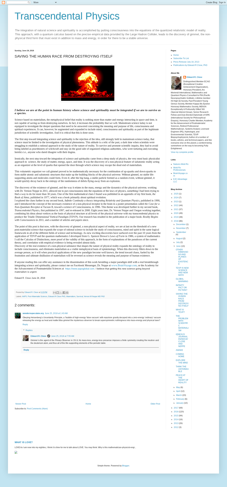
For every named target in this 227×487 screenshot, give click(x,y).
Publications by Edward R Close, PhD (190, 65)
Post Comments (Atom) (37, 408)
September (181, 232)
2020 (176, 213)
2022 (176, 205)
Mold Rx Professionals (179, 168)
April (178, 391)
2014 (176, 419)
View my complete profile (182, 152)
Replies (29, 330)
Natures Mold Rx (180, 164)
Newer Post (20, 404)
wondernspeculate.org (33, 313)
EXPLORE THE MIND (182, 361)
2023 (176, 201)
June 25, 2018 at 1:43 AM (56, 313)
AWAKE (179, 350)
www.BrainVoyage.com (124, 265)
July (178, 242)
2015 (176, 415)
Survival (79, 296)
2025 (176, 194)
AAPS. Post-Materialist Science (34, 296)
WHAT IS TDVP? (180, 311)
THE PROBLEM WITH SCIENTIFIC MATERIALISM (182, 323)
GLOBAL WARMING (182, 280)
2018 (176, 221)
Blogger (125, 466)
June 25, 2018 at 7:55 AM (62, 336)
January (180, 403)
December (181, 224)
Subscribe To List (181, 58)
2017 (176, 408)
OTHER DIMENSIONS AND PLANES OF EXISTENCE (182, 256)
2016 (176, 411)
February (180, 399)
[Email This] (54, 292)
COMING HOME (180, 355)
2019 (176, 217)
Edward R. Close (38, 336)
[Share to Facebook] (64, 292)
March (179, 395)
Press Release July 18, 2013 (186, 62)
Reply (25, 324)
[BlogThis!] (57, 292)
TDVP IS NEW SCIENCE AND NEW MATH (182, 271)
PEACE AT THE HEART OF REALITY (182, 379)
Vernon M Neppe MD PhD (94, 296)
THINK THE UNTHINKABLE (182, 369)
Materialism (70, 296)
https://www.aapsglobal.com (79, 268)
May (178, 387)
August (179, 238)
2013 (176, 423)
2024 (176, 197)
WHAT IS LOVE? (24, 442)
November (181, 228)
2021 (176, 209)
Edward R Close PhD (56, 296)
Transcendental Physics (67, 16)
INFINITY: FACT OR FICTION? (181, 287)
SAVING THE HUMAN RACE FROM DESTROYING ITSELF (182, 300)
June (178, 246)
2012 (176, 427)
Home (88, 404)
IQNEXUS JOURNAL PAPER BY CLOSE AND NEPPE (182, 340)
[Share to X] (60, 292)
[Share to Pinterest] (67, 292)
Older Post (155, 404)
